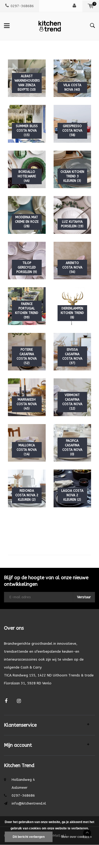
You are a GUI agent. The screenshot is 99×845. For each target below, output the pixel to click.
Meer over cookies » (76, 837)
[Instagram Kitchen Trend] (19, 701)
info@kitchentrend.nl (29, 803)
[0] (91, 6)
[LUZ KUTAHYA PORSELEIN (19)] (72, 215)
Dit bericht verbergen (29, 837)
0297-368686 (22, 6)
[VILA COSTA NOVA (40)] (72, 78)
